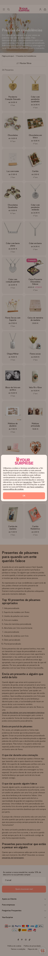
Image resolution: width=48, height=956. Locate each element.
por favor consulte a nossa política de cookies (23, 488)
